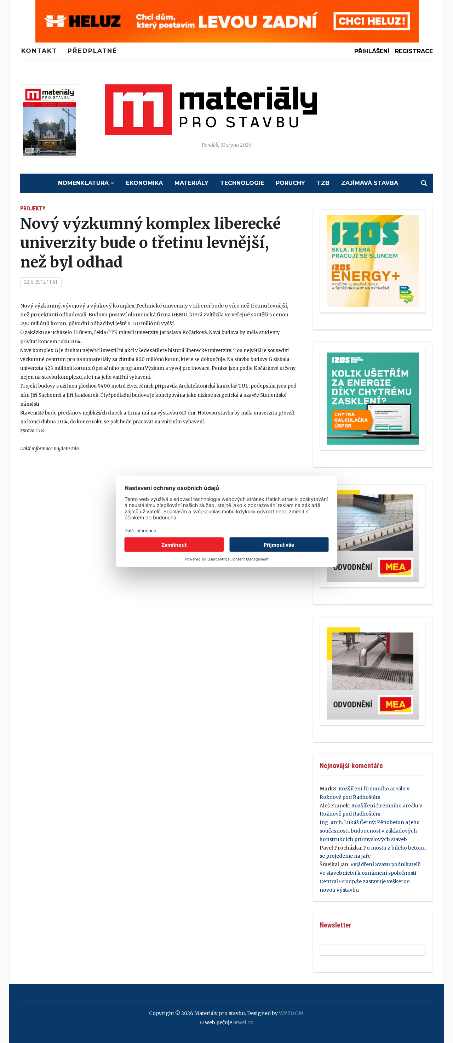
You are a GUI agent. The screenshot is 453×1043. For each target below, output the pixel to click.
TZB (323, 183)
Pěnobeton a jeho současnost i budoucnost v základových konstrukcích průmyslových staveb (370, 830)
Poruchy (290, 183)
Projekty (32, 208)
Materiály (191, 183)
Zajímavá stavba (369, 183)
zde (75, 449)
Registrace (414, 51)
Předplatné (92, 50)
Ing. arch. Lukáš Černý (347, 822)
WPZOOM (291, 1013)
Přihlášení (371, 51)
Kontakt (39, 50)
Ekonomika (144, 183)
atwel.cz (243, 1022)
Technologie (242, 183)
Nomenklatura (83, 183)
